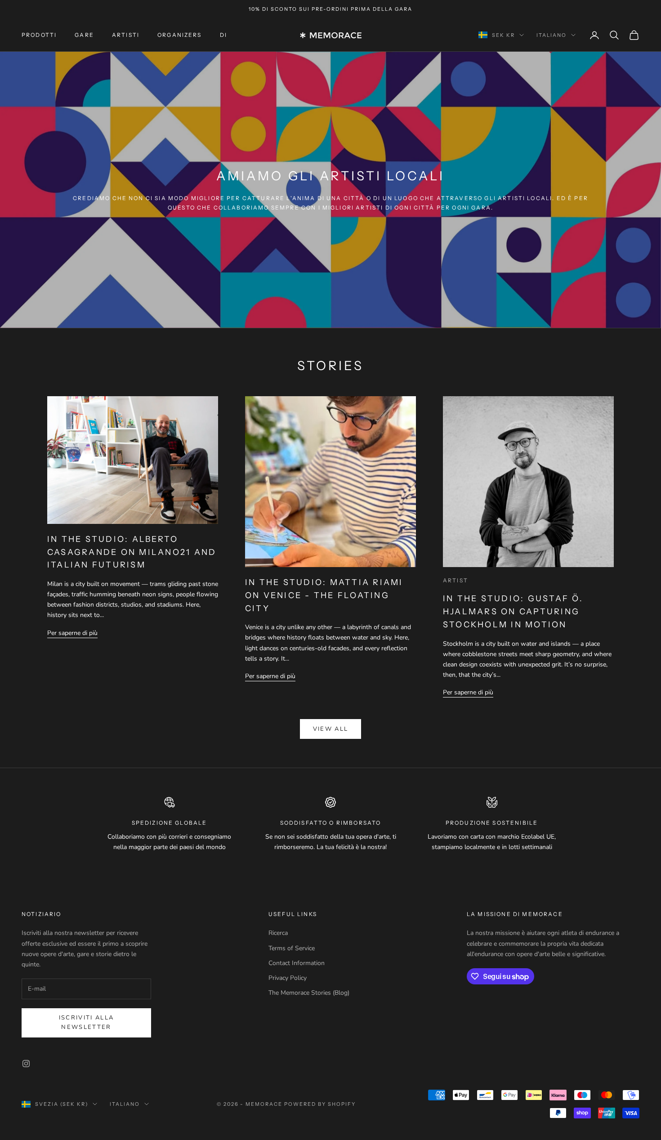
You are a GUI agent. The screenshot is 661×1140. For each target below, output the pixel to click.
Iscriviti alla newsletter (86, 1022)
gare (84, 34)
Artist (455, 580)
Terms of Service (291, 948)
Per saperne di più (72, 633)
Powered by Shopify (320, 1104)
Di (223, 34)
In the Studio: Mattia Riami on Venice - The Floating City (324, 595)
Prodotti (39, 34)
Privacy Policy (287, 978)
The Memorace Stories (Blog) (308, 992)
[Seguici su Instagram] (26, 1063)
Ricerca (278, 933)
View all (330, 729)
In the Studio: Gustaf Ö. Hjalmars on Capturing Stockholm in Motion (513, 612)
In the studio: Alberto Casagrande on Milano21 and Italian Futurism (131, 552)
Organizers (179, 34)
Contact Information (296, 963)
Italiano (551, 35)
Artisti (125, 34)
